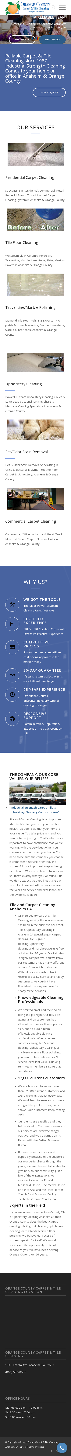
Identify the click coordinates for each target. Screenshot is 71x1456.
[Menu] (60, 7)
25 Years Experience (44, 689)
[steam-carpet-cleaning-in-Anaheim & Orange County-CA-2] (36, 154)
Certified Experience (35, 620)
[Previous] (3, 25)
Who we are (22, 39)
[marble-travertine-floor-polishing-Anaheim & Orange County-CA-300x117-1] (35, 285)
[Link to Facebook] (51, 1451)
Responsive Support (35, 715)
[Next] (67, 25)
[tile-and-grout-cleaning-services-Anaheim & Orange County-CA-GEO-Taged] (35, 220)
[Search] (51, 7)
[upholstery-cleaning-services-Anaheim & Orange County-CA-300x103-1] (35, 362)
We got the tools (42, 599)
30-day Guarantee (42, 670)
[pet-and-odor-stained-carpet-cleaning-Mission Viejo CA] (35, 430)
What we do (52, 39)
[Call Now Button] (62, 1448)
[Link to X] (57, 1451)
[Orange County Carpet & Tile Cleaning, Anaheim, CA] (29, 7)
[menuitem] (51, 7)
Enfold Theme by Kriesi (32, 1446)
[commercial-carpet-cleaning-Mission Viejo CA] (35, 499)
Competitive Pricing (36, 644)
